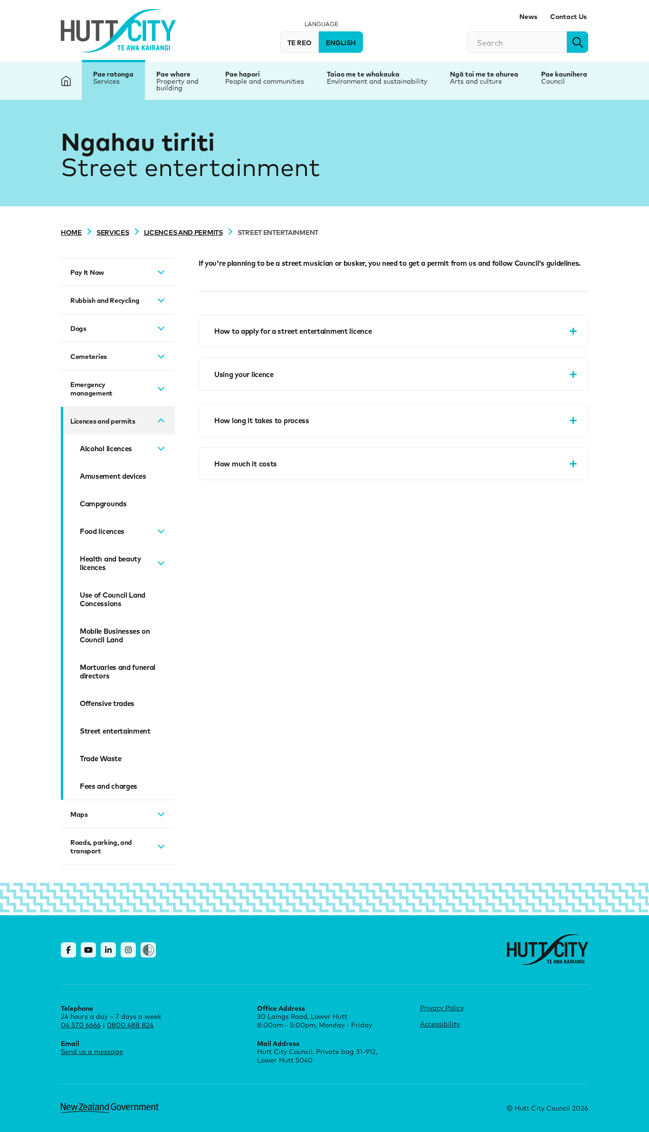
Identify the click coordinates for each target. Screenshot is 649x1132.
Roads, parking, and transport (101, 846)
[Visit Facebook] (68, 950)
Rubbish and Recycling (105, 300)
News (528, 16)
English (341, 42)
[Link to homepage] (547, 949)
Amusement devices (113, 476)
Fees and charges (108, 786)
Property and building (177, 84)
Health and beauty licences (110, 562)
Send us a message (92, 1051)
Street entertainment (115, 731)
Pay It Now (87, 272)
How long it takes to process (261, 420)
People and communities (264, 81)
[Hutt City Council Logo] (118, 31)
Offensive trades (107, 703)
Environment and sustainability (377, 81)
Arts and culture (476, 81)
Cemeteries (88, 356)
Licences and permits (183, 232)
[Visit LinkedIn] (108, 950)
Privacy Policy (442, 1007)
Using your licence (244, 374)
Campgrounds (103, 503)
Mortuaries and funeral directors (117, 671)
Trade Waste (101, 758)
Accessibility (440, 1023)
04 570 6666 (81, 1024)
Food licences (102, 531)
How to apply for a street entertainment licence (293, 331)
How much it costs (245, 463)
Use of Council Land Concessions (112, 599)
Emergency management (91, 388)
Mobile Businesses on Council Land (115, 635)
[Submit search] (577, 42)
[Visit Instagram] (128, 950)
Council (553, 81)
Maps (79, 814)
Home (71, 232)
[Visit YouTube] (88, 950)
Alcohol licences (106, 448)
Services (106, 81)
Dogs (78, 328)
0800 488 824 (130, 1024)
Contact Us (568, 16)
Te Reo (299, 42)
